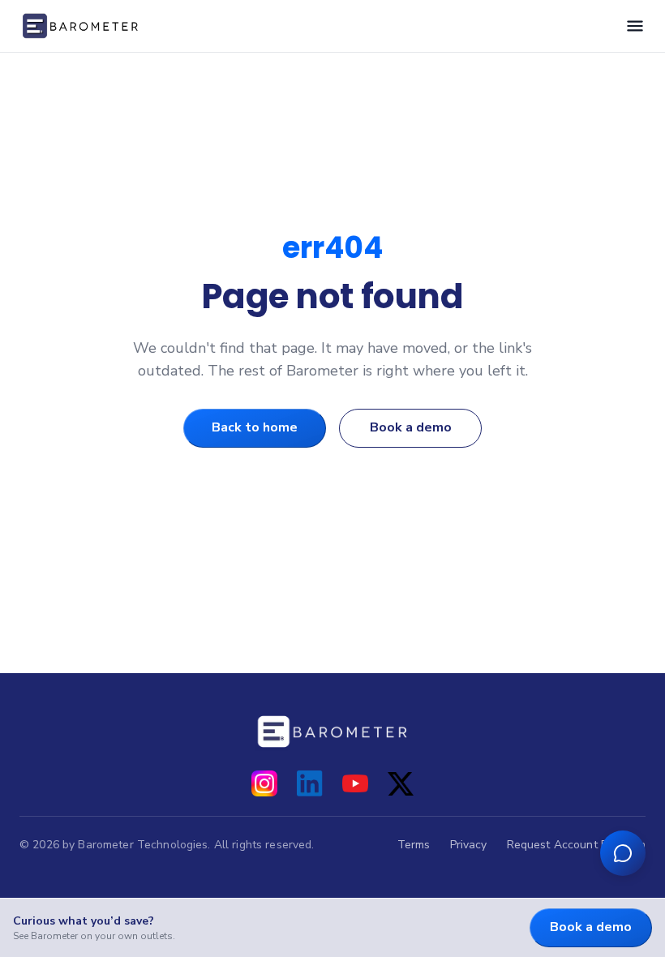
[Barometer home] (80, 26)
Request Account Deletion (576, 844)
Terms (414, 844)
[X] (401, 783)
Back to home (255, 427)
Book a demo (411, 427)
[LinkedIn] (310, 783)
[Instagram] (264, 783)
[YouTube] (355, 783)
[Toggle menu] (635, 25)
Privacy (468, 844)
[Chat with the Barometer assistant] (623, 853)
